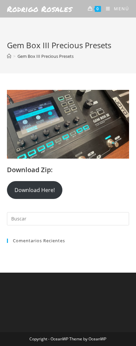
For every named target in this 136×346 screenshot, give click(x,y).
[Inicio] (9, 56)
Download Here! (35, 190)
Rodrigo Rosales (39, 9)
